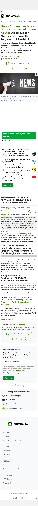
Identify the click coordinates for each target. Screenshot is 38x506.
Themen (6, 465)
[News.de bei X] (22, 498)
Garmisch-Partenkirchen (17, 325)
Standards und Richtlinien (12, 440)
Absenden (7, 185)
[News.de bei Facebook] (19, 498)
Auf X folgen (10, 400)
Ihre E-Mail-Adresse (8, 141)
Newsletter (7, 455)
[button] (19, 63)
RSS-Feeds (7, 461)
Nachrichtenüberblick (11, 469)
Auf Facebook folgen (13, 396)
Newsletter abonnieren (14, 408)
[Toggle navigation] (35, 16)
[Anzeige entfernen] (36, 498)
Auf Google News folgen (14, 404)
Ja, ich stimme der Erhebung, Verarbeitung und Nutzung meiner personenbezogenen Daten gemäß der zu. (18, 370)
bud (2, 319)
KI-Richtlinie (7, 479)
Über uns (6, 451)
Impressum (7, 432)
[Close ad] (1, 11)
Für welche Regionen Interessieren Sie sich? (15, 149)
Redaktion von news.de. (22, 330)
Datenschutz (7, 436)
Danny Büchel (14, 56)
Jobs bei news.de (9, 475)
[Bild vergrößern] (36, 74)
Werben (6, 447)
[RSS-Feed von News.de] (25, 498)
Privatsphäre (8, 483)
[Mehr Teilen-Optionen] (25, 68)
